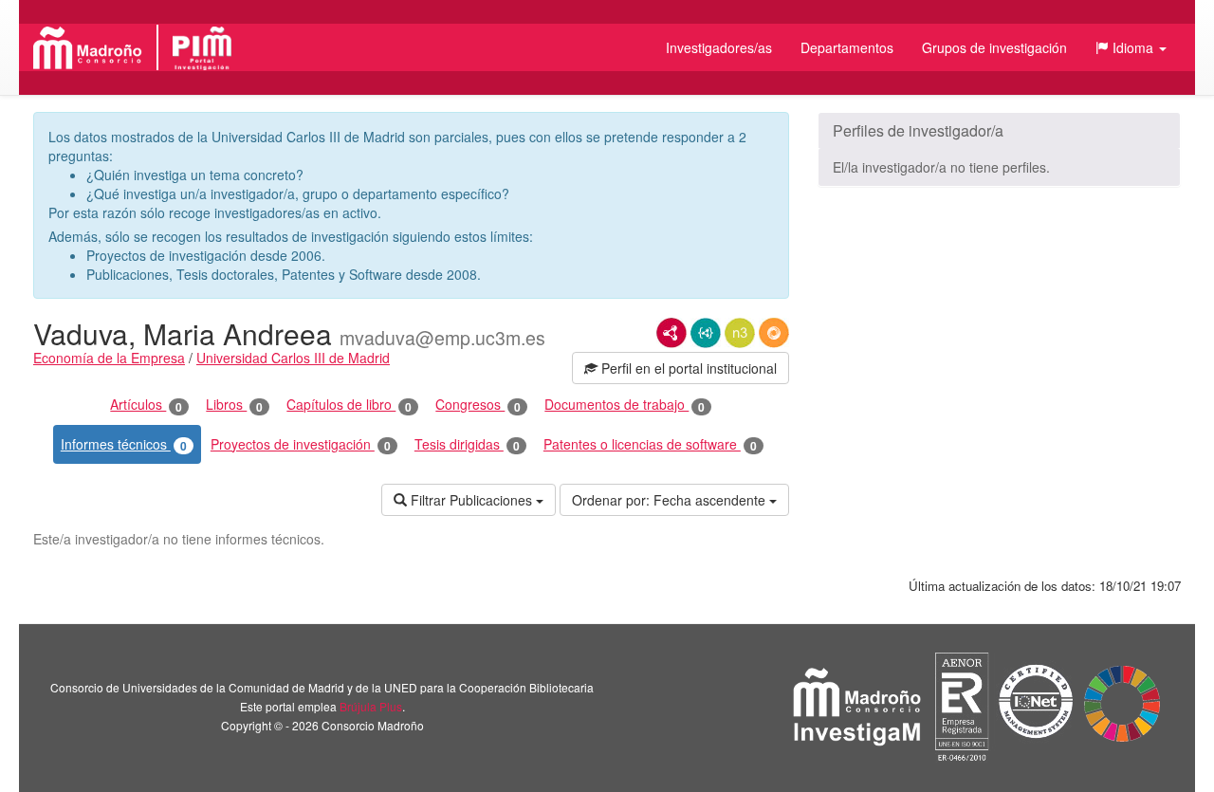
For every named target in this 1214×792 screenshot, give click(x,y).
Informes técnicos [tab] (124, 444)
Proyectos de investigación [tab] (301, 444)
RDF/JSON (774, 333)
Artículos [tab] (146, 404)
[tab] (999, 131)
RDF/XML (671, 333)
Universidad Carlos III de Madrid (293, 357)
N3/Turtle (740, 333)
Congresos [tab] (478, 404)
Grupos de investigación (994, 47)
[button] (1131, 47)
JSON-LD (705, 333)
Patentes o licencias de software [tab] (650, 444)
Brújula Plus (371, 706)
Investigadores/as (719, 47)
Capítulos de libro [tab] (349, 404)
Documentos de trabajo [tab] (624, 404)
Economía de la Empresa (109, 357)
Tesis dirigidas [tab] (467, 444)
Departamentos (846, 47)
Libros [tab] (234, 404)
